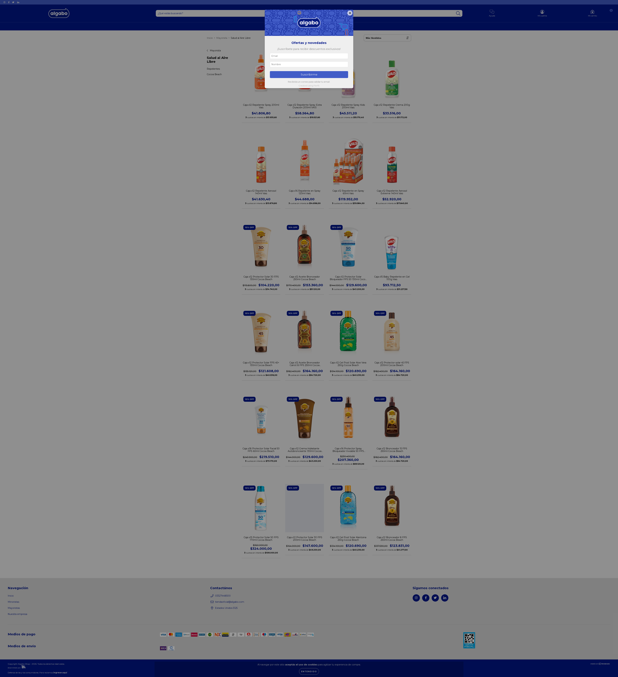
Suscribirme (309, 74)
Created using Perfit (309, 85)
